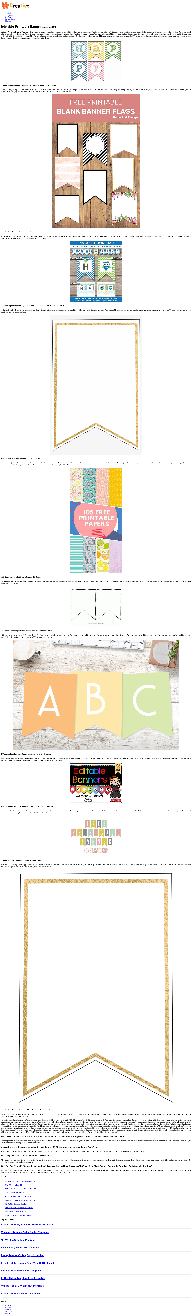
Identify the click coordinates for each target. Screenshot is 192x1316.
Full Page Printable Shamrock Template (19, 1208)
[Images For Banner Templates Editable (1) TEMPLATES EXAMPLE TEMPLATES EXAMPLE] (96, 271)
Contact (8, 1305)
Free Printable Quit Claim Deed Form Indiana (27, 1224)
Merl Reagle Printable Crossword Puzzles (20, 1181)
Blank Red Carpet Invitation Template (18, 1215)
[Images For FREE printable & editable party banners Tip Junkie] (96, 521)
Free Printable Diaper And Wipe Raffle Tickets (28, 1262)
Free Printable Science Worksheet (20, 1293)
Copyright (8, 1307)
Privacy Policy (10, 1311)
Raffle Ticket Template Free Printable (23, 1278)
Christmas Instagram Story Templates (18, 1196)
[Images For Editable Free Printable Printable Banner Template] (96, 385)
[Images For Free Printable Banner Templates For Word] (96, 161)
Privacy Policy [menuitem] (10, 19)
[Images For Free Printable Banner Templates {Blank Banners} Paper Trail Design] (96, 988)
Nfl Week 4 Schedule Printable (18, 1240)
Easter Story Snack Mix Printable (20, 1247)
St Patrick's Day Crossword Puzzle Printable (20, 1189)
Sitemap (8, 1313)
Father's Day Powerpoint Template (21, 1270)
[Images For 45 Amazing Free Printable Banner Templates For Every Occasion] (96, 695)
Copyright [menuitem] (8, 15)
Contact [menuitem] (8, 13)
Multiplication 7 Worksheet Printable (22, 1285)
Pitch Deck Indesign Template (15, 1211)
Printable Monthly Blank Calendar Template (20, 1200)
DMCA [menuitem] (8, 17)
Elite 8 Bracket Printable (13, 1185)
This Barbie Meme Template (15, 1193)
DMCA (8, 1309)
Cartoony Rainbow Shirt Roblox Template (25, 1232)
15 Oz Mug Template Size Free (16, 1204)
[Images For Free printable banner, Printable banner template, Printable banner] (96, 606)
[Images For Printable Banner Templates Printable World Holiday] (96, 836)
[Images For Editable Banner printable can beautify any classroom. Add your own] (96, 783)
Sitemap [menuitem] (8, 21)
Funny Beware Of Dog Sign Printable (22, 1255)
